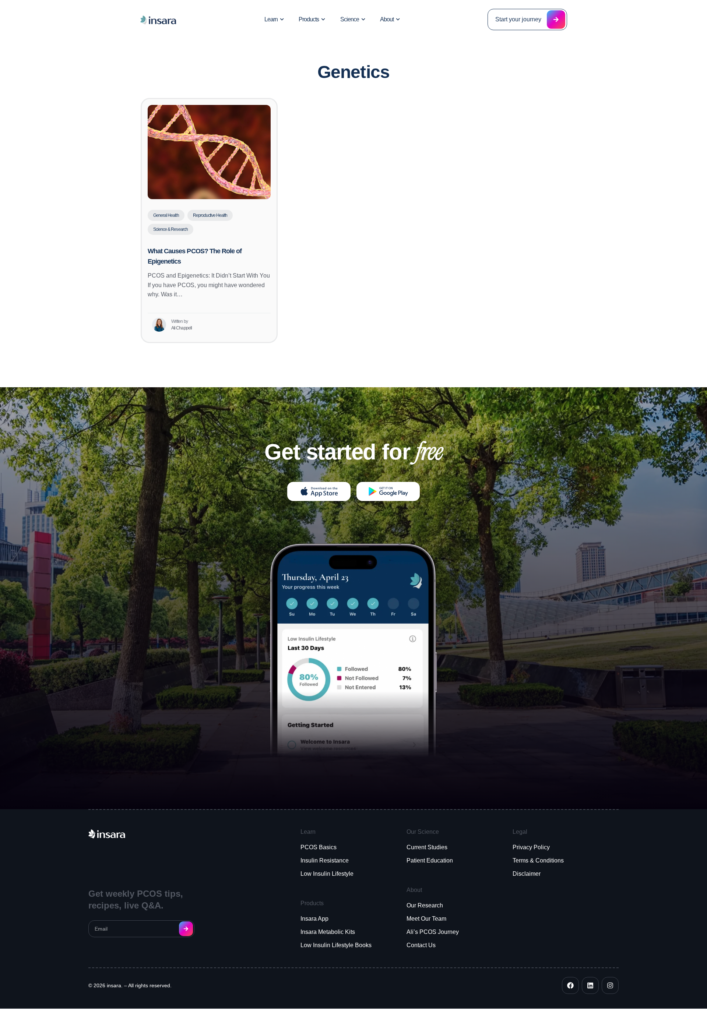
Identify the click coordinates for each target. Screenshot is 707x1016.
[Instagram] (610, 985)
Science (349, 19)
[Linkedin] (590, 985)
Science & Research (170, 229)
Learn (271, 19)
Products (309, 19)
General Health (166, 215)
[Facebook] (570, 985)
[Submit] (186, 928)
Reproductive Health (210, 215)
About (387, 19)
